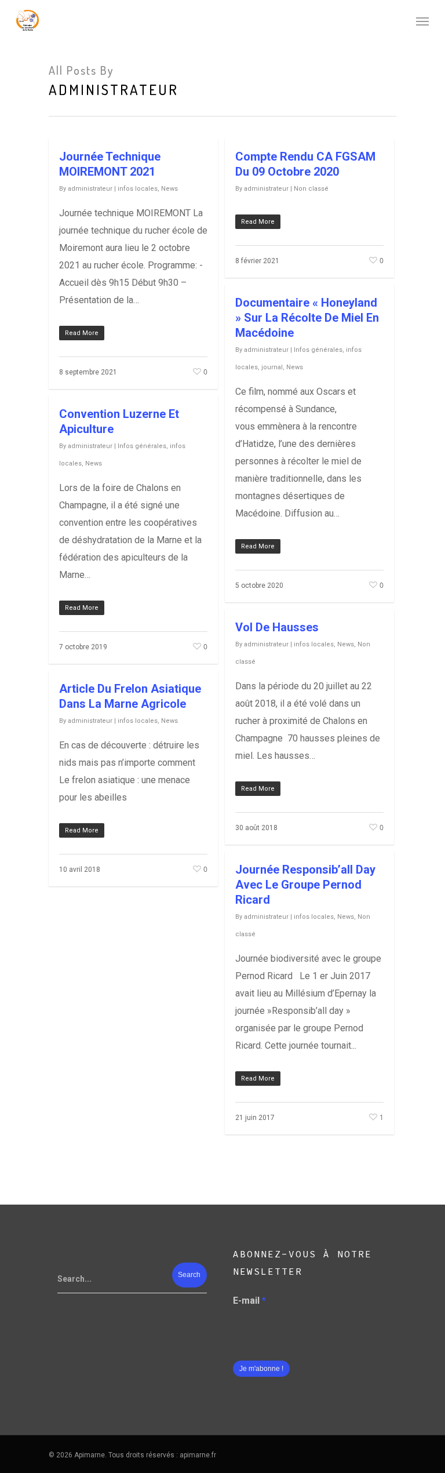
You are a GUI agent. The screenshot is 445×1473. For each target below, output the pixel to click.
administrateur (90, 188)
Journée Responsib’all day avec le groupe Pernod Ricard (305, 885)
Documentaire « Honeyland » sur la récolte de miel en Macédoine (307, 318)
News (169, 188)
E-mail (249, 1300)
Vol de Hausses (277, 627)
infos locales (138, 188)
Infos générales (318, 350)
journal (272, 367)
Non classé (311, 188)
